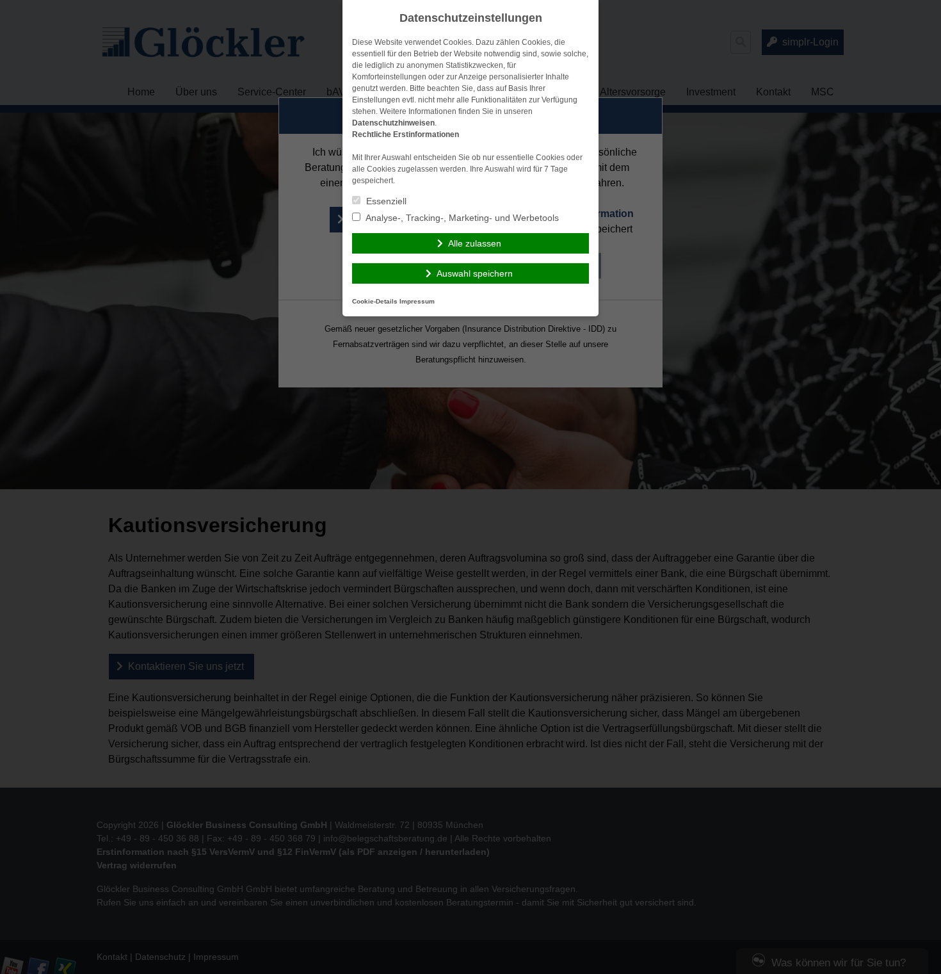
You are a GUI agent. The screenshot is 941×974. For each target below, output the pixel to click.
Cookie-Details (375, 301)
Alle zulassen (474, 243)
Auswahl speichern (475, 273)
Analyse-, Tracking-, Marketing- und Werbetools (461, 218)
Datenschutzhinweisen (393, 122)
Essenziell (385, 201)
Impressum (417, 301)
